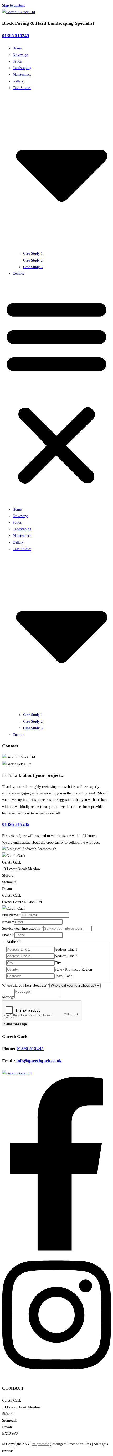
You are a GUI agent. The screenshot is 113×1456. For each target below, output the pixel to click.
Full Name (11, 915)
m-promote (40, 1444)
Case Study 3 (33, 267)
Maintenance (22, 74)
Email (8, 922)
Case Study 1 (33, 254)
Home (17, 48)
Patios (17, 61)
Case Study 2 (33, 260)
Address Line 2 (66, 956)
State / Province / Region (73, 969)
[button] (56, 391)
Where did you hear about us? (25, 985)
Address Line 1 (66, 949)
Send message (15, 1024)
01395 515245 (15, 35)
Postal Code (63, 976)
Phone (8, 935)
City (58, 963)
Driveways (20, 55)
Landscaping (22, 68)
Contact (18, 273)
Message (8, 997)
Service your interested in (22, 928)
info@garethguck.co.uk (38, 1060)
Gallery (18, 81)
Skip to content (13, 5)
